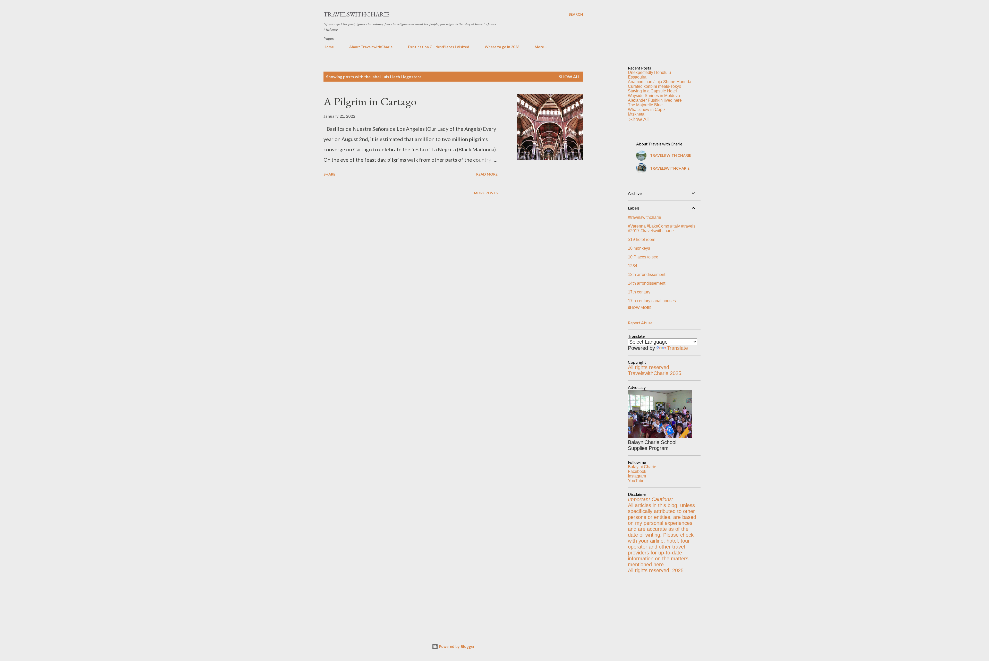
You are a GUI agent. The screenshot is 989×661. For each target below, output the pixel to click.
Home (328, 47)
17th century (639, 292)
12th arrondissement (646, 274)
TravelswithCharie (356, 14)
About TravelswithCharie (371, 47)
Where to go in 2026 (502, 47)
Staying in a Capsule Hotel (652, 91)
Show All (639, 119)
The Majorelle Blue (645, 105)
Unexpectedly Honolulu (649, 72)
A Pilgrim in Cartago (369, 101)
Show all (570, 76)
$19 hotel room (641, 239)
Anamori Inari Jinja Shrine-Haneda (659, 82)
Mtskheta (636, 114)
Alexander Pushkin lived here (655, 100)
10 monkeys (639, 248)
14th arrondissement (646, 283)
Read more (487, 174)
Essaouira (637, 77)
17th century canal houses (652, 301)
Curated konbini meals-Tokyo (654, 86)
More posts (486, 193)
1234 (632, 266)
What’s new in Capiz (647, 109)
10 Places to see (643, 257)
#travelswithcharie (644, 217)
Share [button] (329, 174)
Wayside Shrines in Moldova (654, 95)
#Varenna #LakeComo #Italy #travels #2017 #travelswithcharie (661, 228)
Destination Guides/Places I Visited (438, 47)
